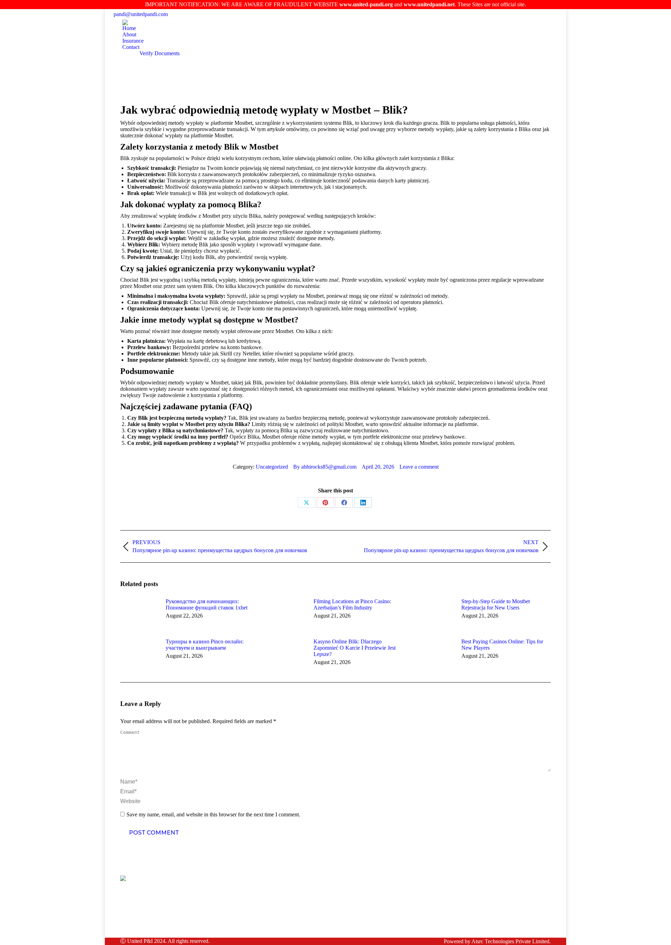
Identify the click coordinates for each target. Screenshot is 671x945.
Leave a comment (419, 467)
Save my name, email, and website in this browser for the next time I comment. (213, 814)
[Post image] (139, 614)
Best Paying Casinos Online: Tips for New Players (502, 645)
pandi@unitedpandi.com (141, 14)
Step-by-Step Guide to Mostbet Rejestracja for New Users (495, 604)
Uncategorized (272, 467)
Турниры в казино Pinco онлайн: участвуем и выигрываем (205, 645)
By (324, 467)
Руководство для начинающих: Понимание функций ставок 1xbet (206, 604)
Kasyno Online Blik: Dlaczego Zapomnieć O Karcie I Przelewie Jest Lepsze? (354, 648)
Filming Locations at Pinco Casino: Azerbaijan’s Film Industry (352, 604)
